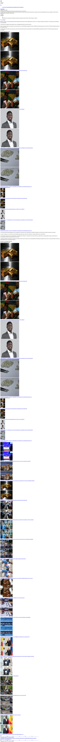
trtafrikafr (3, 19)
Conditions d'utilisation (16, 738)
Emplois (10, 738)
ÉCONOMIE (2, 9)
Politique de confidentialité (24, 738)
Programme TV (3, 738)
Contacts (7, 738)
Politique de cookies (32, 738)
